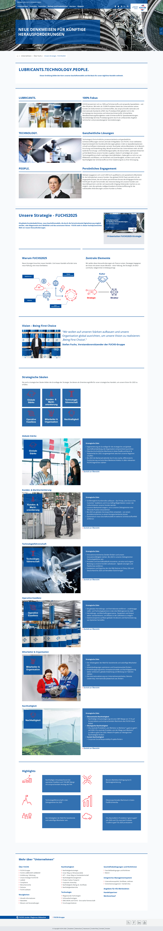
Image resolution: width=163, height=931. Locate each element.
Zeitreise (23, 887)
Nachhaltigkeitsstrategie (70, 870)
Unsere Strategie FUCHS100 (29, 878)
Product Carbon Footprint (71, 880)
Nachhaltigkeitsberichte (70, 887)
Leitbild (22, 880)
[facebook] (134, 922)
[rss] (128, 922)
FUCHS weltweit (25, 890)
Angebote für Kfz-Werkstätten (116, 889)
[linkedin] (139, 922)
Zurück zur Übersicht (92, 472)
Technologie (66, 892)
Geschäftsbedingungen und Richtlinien (120, 867)
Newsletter (23, 900)
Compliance (24, 882)
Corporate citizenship (69, 882)
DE (124, 6)
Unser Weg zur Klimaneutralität (73, 873)
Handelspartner (110, 892)
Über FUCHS (24, 867)
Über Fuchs (37, 56)
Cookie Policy (94, 928)
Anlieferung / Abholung (27, 875)
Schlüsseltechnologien (70, 898)
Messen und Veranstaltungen (29, 903)
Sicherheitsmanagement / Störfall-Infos (117, 884)
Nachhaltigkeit (67, 867)
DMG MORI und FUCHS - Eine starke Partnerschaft (79, 900)
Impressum (86, 928)
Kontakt (102, 928)
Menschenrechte (25, 885)
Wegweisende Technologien (72, 896)
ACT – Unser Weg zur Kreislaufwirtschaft (76, 875)
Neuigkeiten (24, 894)
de (17, 56)
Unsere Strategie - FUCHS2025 (55, 56)
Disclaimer (71, 928)
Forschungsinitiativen (70, 903)
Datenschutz (78, 928)
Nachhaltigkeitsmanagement (72, 878)
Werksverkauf (110, 896)
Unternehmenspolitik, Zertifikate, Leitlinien (119, 881)
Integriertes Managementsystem (118, 878)
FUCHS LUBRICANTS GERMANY (30, 873)
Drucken (107, 928)
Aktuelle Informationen (27, 898)
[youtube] (145, 922)
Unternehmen (26, 56)
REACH (107, 873)
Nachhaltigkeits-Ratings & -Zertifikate (75, 885)
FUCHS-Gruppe (25, 870)
